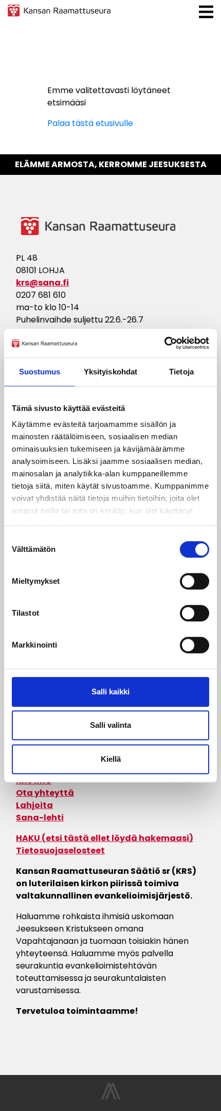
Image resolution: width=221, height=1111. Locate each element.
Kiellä (111, 759)
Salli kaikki (110, 691)
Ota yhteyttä (45, 793)
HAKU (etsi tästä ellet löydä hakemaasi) (104, 838)
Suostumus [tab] (40, 371)
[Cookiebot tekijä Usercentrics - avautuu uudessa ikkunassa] (164, 343)
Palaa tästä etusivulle (90, 123)
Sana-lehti (40, 817)
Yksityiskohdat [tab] (110, 371)
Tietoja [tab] (181, 371)
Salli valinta (110, 725)
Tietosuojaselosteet (60, 850)
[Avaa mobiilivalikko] (206, 12)
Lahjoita (34, 805)
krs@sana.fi (42, 283)
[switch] (194, 581)
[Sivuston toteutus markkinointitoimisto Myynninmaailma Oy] (111, 1097)
